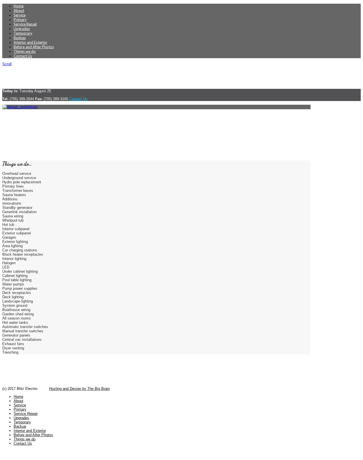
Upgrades (22, 28)
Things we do (25, 51)
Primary (20, 19)
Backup (20, 37)
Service (20, 15)
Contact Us (23, 56)
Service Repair (25, 24)
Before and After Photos (34, 47)
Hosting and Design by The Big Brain (79, 389)
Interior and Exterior (30, 42)
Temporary (23, 33)
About (19, 10)
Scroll (7, 64)
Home (19, 6)
